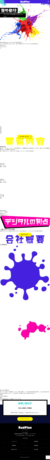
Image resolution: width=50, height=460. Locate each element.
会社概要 (36, 445)
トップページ (14, 441)
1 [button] (0, 127)
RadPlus (25, 1)
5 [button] (0, 132)
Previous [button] (0, 48)
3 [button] (0, 130)
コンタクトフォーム (24, 418)
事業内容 (14, 445)
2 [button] (0, 128)
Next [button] (0, 126)
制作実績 (36, 441)
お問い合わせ (14, 449)
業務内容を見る (24, 234)
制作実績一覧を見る (24, 136)
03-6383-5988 (3, 46)
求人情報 (36, 449)
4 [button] (0, 131)
